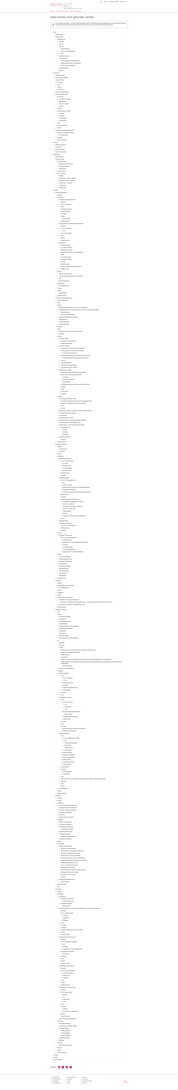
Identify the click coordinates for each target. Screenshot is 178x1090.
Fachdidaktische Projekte (67, 829)
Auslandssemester (65, 1033)
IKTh (58, 612)
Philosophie (58, 796)
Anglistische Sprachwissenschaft (67, 199)
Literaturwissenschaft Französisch (67, 937)
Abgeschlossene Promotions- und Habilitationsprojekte (76, 487)
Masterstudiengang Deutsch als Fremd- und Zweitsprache (73, 307)
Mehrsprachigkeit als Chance (66, 417)
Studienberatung (63, 319)
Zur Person (65, 463)
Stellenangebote (55, 1081)
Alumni (59, 329)
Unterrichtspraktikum (64, 324)
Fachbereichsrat (59, 156)
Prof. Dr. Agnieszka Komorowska (69, 941)
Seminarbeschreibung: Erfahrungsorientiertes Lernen (75, 358)
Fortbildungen (62, 187)
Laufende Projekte (63, 338)
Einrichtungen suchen (56, 1079)
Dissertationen (66, 774)
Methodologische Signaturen (68, 867)
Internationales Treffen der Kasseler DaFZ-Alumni (71, 331)
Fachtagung (66, 377)
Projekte (59, 336)
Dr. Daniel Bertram (67, 750)
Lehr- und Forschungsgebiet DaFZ (63, 298)
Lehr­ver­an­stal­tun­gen (68, 547)
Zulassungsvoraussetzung (65, 273)
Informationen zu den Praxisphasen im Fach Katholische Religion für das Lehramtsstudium (83, 779)
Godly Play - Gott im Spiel (69, 508)
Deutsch (125, 1)
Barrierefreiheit (85, 1079)
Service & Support (59, 159)
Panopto (68, 1082)
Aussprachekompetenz (66, 343)
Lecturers (63, 261)
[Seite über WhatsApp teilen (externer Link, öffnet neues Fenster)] (63, 1068)
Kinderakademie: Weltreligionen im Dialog (73, 501)
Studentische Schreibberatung (68, 341)
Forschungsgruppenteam (69, 757)
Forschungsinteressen (68, 973)
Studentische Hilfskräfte (69, 755)
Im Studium (58, 147)
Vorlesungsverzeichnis (71, 1077)
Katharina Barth (66, 759)
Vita (64, 482)
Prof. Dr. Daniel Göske (66, 233)
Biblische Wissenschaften (65, 458)
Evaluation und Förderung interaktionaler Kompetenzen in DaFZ (76, 401)
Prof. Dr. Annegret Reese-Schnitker (71, 738)
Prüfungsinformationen (66, 209)
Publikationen (68, 706)
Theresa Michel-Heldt (68, 683)
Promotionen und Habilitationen (70, 1011)
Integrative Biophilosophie (65, 846)
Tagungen (61, 113)
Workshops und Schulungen (66, 164)
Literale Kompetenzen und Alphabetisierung (69, 422)
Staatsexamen (62, 573)
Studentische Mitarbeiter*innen (70, 687)
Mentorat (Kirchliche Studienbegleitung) (69, 638)
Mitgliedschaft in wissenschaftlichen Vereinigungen (75, 542)
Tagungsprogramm (65, 427)
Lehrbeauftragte (67, 690)
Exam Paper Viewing (66, 257)
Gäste (58, 123)
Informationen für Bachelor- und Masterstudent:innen (72, 604)
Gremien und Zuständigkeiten (66, 668)
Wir (58, 640)
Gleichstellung (58, 34)
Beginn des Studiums (60, 144)
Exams (62, 254)
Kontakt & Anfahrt (65, 221)
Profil (55, 32)
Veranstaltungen (63, 58)
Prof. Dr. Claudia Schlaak (67, 913)
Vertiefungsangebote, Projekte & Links (70, 499)
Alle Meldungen (66, 218)
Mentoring (61, 1040)
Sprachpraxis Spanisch (66, 903)
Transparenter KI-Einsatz (87, 1081)
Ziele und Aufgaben (64, 103)
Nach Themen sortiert (60, 152)
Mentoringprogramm (64, 281)
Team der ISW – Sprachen (65, 183)
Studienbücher (62, 575)
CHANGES (65, 1009)
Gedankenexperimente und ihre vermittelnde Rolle (73, 858)
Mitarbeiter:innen (65, 473)
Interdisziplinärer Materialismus (68, 836)
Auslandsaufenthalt (64, 1028)
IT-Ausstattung (62, 185)
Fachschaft (62, 814)
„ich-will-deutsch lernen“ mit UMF (69, 367)
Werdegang (65, 920)
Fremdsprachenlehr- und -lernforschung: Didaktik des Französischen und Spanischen (80, 908)
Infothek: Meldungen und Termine (65, 585)
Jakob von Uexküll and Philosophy (69, 865)
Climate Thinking (59, 80)
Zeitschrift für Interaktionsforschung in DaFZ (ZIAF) (73, 403)
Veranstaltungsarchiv (64, 587)
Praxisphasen (62, 631)
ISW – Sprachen (61, 173)
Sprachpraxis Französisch (67, 898)
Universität (52, 11)
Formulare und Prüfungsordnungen (67, 810)
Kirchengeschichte (63, 521)
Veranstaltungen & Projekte (64, 111)
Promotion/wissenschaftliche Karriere (64, 130)
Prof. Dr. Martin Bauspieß (67, 461)
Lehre (58, 84)
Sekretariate (62, 451)
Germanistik (58, 580)
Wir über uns (60, 89)
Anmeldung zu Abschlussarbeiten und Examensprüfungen (77, 492)
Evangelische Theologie (61, 444)
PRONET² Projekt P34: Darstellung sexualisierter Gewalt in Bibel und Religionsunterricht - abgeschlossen (86, 659)
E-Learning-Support (62, 161)
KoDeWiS (63, 386)
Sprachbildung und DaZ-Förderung (67, 413)
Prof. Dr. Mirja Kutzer (68, 702)
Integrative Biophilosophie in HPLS (69, 862)
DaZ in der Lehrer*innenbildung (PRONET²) (71, 374)
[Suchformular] (101, 1)
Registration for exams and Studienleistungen (72, 252)
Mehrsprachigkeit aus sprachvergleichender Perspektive (72, 420)
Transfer (59, 87)
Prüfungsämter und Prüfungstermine (68, 807)
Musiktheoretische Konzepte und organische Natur (73, 869)
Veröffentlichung (67, 465)
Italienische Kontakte (64, 56)
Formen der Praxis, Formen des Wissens (70, 855)
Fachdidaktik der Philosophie (66, 826)
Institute (56, 190)
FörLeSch (63, 360)
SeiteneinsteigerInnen (66, 362)
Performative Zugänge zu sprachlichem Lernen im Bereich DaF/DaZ (75, 410)
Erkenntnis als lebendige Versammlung (70, 853)
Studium (56, 142)
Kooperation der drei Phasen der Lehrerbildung (74, 516)
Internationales (59, 37)
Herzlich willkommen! (62, 300)
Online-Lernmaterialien (68, 901)
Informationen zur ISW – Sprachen (67, 178)
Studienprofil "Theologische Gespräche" (72, 506)
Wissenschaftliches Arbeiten (66, 628)
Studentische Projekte (64, 346)
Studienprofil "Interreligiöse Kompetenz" (70, 652)
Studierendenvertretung (65, 566)
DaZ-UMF (63, 393)
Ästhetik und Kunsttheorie (65, 822)
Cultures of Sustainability (65, 824)
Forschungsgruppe (67, 771)
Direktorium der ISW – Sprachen (67, 180)
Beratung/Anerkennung (65, 1023)
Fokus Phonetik (63, 415)
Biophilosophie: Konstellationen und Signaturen (72, 851)
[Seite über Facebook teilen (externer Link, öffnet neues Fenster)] (67, 1068)
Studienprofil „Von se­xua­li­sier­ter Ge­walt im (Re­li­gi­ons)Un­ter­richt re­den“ (78, 650)
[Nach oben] (125, 1082)
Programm (63, 439)
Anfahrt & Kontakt (55, 1077)
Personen (59, 288)
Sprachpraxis (62, 242)
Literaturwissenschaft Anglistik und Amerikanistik (71, 223)
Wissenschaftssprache (64, 437)
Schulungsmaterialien (64, 166)
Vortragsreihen (62, 118)
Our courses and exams (66, 247)
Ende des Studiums (60, 149)
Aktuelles (59, 108)
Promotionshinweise (62, 125)
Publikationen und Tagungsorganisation (72, 949)
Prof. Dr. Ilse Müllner (68, 678)
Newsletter (61, 333)
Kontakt (61, 70)
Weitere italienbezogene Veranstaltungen (71, 63)
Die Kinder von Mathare (68, 504)
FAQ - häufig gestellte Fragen (68, 314)
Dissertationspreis (63, 135)
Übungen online (66, 906)
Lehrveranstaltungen (64, 321)
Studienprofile (62, 619)
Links (62, 783)
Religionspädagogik (64, 477)
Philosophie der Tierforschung (68, 874)
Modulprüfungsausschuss (65, 559)
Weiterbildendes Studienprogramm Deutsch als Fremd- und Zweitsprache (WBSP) (79, 309)
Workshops (62, 115)
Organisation (57, 154)
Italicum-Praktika (65, 48)
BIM (60, 278)
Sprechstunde (62, 168)
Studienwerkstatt (67, 511)
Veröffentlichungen (63, 68)
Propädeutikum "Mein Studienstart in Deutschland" (73, 372)
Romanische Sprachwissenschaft (67, 987)
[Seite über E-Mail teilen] (59, 1068)
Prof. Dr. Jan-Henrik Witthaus (68, 970)
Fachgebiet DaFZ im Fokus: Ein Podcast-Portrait (72, 348)
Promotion (59, 137)
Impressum (84, 1082)
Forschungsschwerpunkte (61, 77)
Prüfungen (63, 726)
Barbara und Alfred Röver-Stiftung (65, 132)
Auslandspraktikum (65, 1030)
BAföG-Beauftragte (63, 568)
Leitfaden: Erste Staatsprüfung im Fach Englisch (71, 276)
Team (62, 206)
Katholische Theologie (60, 609)
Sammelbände (62, 120)
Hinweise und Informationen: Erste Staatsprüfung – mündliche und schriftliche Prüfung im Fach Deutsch (86, 602)
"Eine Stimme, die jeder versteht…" (69, 365)
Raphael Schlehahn (67, 666)
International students (66, 259)
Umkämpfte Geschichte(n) (65, 1045)
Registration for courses (67, 250)
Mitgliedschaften (67, 470)
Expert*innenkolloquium (68, 379)
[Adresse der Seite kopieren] (70, 1068)
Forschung (56, 73)
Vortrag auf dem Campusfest (70, 353)
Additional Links (65, 269)
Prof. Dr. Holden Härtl (66, 204)
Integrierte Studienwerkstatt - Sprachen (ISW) (72, 930)
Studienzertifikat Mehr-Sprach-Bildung (68, 317)
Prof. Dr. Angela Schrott (66, 992)
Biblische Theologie (64, 673)
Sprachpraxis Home (66, 245)
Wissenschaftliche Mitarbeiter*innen (71, 711)
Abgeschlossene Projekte (65, 370)
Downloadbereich (65, 312)
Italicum (61, 46)
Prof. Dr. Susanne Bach (66, 228)
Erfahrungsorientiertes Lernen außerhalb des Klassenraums (75, 355)
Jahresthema (64, 657)
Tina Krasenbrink (67, 764)
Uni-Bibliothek (70, 1079)
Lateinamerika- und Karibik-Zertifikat (68, 1026)
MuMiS (62, 389)
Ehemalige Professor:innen (65, 535)
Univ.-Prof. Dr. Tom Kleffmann (68, 525)
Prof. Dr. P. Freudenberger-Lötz (68, 480)
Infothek (63, 216)
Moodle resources (65, 264)
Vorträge (65, 429)
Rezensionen (66, 953)
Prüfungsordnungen (64, 571)
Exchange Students (64, 285)
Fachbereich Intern (114, 1)
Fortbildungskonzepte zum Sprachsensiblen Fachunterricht (75, 384)
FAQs (62, 53)
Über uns (61, 44)
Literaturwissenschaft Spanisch (67, 966)
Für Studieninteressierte (65, 556)
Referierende (66, 434)
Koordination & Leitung (64, 99)
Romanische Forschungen (67, 951)
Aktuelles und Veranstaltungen (68, 848)
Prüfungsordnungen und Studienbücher (68, 626)
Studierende (60, 803)
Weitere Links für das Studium (66, 817)
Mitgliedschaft (62, 101)
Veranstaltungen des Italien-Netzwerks (70, 60)
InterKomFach (64, 391)
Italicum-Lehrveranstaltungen (68, 51)
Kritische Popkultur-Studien (62, 92)
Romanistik (58, 889)
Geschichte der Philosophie (65, 831)
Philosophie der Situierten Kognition (69, 872)
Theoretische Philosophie (65, 839)
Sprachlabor (64, 214)
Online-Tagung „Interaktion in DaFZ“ (68, 398)
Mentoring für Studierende (65, 561)
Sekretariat (63, 475)
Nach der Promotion (62, 140)
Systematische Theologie (65, 523)
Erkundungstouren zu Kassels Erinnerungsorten (72, 350)
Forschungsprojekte (67, 468)
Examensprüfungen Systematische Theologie (74, 728)
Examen (63, 518)
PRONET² (65, 513)
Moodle (68, 1081)
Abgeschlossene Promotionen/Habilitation (73, 551)
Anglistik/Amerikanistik (61, 192)
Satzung (61, 106)
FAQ (58, 886)
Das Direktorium (63, 449)
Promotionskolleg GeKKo (61, 94)
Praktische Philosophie (64, 834)
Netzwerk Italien (61, 39)
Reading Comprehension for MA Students (71, 266)
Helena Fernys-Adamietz (69, 762)
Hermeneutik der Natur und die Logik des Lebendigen (74, 860)
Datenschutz (84, 1077)
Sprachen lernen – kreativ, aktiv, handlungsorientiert (71, 425)
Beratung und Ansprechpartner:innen (68, 805)
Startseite (61, 41)
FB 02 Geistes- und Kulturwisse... (62, 11)
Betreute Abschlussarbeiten (69, 489)
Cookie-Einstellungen (56, 1082)
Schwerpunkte (60, 843)
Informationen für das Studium (64, 597)
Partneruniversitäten (66, 1035)
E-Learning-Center (61, 171)
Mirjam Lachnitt (68, 714)
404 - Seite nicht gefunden (76, 11)
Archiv (62, 405)
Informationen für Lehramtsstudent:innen (69, 599)
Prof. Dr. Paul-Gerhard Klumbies (68, 537)
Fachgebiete (60, 197)
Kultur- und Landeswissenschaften (67, 1018)
